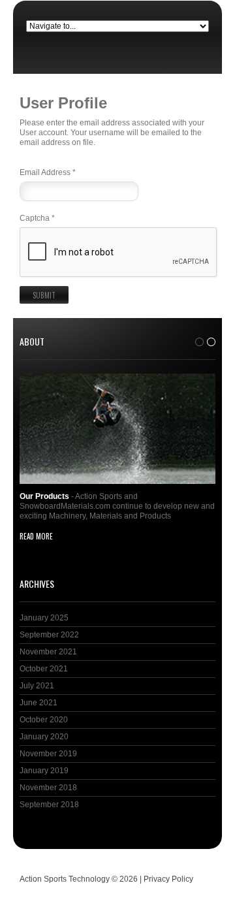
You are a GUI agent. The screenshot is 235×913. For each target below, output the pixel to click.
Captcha (37, 218)
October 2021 (44, 668)
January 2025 (44, 617)
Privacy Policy (168, 879)
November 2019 (48, 753)
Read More (36, 536)
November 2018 (48, 787)
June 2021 (38, 702)
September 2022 (49, 634)
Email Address (48, 172)
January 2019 (44, 770)
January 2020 (44, 736)
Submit (44, 295)
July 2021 (37, 685)
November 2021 (48, 651)
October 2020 (44, 719)
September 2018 (49, 804)
